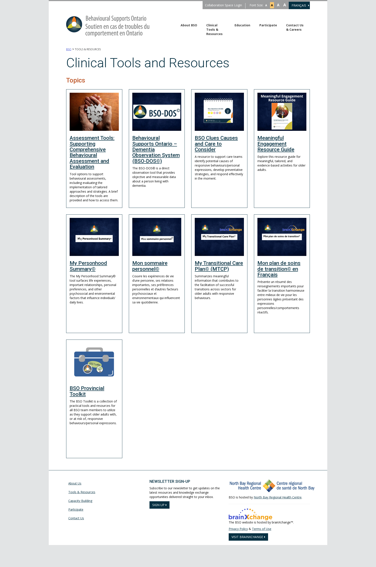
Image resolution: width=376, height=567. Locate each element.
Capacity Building (80, 501)
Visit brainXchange (247, 537)
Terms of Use (261, 529)
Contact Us (76, 518)
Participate (268, 25)
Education (242, 25)
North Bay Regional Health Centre (278, 497)
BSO (68, 49)
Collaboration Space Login (223, 5)
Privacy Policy (238, 529)
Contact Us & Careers (295, 27)
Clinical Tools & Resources (214, 29)
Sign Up (158, 505)
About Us (74, 483)
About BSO (189, 25)
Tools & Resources (81, 492)
